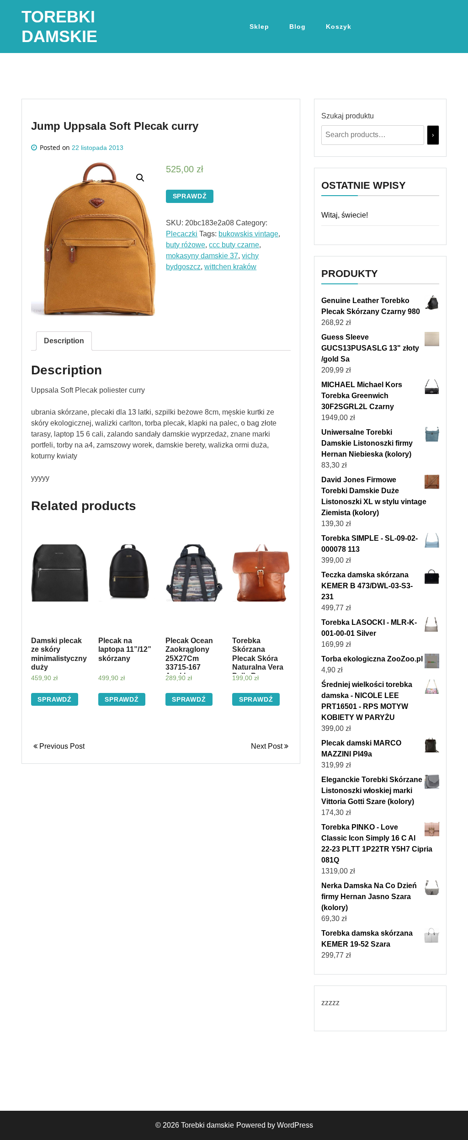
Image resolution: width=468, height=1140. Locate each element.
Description (64, 341)
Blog (297, 26)
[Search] (433, 135)
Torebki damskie (207, 1125)
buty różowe (185, 245)
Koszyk (338, 26)
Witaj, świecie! (344, 215)
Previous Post (61, 746)
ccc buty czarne (234, 245)
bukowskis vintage (248, 234)
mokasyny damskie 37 (202, 256)
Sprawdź (190, 196)
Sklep (259, 26)
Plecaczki (181, 234)
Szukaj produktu (347, 116)
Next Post (267, 746)
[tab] (64, 341)
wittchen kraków (230, 267)
